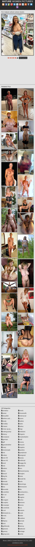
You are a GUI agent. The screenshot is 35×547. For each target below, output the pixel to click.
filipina (4, 521)
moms (21, 442)
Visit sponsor (23, 58)
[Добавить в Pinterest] (20, 4)
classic (4, 426)
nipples (22, 447)
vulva (21, 500)
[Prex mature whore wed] (26, 205)
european (5, 437)
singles (21, 473)
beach (4, 473)
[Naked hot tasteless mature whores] (26, 162)
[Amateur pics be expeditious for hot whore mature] (26, 186)
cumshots (5, 508)
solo (20, 481)
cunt (4, 510)
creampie (5, 505)
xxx (20, 508)
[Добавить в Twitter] (31, 4)
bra (3, 487)
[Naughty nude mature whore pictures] (26, 104)
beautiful (5, 416)
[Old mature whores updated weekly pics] (26, 381)
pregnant (22, 455)
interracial (22, 416)
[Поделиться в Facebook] (6, 4)
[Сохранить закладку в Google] (9, 4)
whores (22, 502)
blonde (4, 481)
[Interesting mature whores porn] (9, 270)
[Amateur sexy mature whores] (9, 141)
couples (5, 502)
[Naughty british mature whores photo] (26, 273)
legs (20, 429)
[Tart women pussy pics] (9, 245)
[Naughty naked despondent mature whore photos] (9, 121)
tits (20, 489)
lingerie (22, 434)
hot (3, 452)
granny (4, 531)
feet (3, 518)
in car (4, 494)
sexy (21, 523)
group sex (5, 534)
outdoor (22, 518)
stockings (22, 484)
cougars (5, 500)
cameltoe (5, 492)
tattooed (22, 529)
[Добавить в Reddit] (23, 4)
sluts (21, 476)
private (21, 521)
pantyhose (23, 452)
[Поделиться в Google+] (12, 4)
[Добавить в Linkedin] (14, 4)
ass (3, 466)
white (21, 534)
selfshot (22, 466)
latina (21, 426)
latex (21, 424)
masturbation (23, 437)
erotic (4, 515)
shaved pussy (24, 471)
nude (21, 513)
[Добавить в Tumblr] (28, 4)
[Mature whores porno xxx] (26, 358)
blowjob (5, 484)
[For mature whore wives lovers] (17, 35)
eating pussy (6, 431)
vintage (22, 531)
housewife (23, 413)
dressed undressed (8, 513)
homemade (6, 450)
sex (20, 468)
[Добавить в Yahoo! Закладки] (17, 7)
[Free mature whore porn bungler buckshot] (9, 321)
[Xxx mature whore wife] (9, 342)
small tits (22, 479)
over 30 (5, 458)
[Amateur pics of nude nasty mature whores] (26, 300)
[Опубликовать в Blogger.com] (3, 4)
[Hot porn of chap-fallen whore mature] (9, 99)
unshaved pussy (25, 492)
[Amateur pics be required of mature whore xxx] (9, 174)
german (5, 439)
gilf (3, 442)
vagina (21, 497)
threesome (23, 487)
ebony (4, 434)
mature (21, 510)
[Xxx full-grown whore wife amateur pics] (9, 155)
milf (20, 439)
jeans (21, 418)
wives (21, 505)
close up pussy (7, 429)
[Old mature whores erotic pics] (26, 247)
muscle (21, 445)
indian (4, 455)
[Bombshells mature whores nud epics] (9, 390)
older (21, 515)
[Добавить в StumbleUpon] (26, 4)
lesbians (22, 431)
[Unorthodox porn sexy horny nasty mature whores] (9, 362)
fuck (4, 523)
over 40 (5, 460)
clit (3, 497)
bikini (4, 479)
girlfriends (5, 526)
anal (4, 463)
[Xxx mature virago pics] (26, 223)
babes (4, 468)
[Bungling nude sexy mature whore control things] (26, 336)
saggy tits (22, 463)
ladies (21, 421)
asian (4, 413)
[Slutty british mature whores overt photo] (26, 319)
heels (21, 410)
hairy (4, 447)
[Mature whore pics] (9, 220)
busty (4, 421)
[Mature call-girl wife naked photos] (9, 302)
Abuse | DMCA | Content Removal (13, 540)
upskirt (21, 494)
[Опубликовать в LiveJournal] (17, 4)
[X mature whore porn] (9, 377)
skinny (21, 526)
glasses (5, 529)
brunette (5, 489)
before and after (7, 418)
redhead (22, 460)
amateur (5, 410)
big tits (4, 476)
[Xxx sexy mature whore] (26, 135)
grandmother (6, 445)
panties (22, 450)
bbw (4, 471)
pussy (21, 458)
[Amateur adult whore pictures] (9, 287)
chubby (5, 424)
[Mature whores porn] (9, 197)
